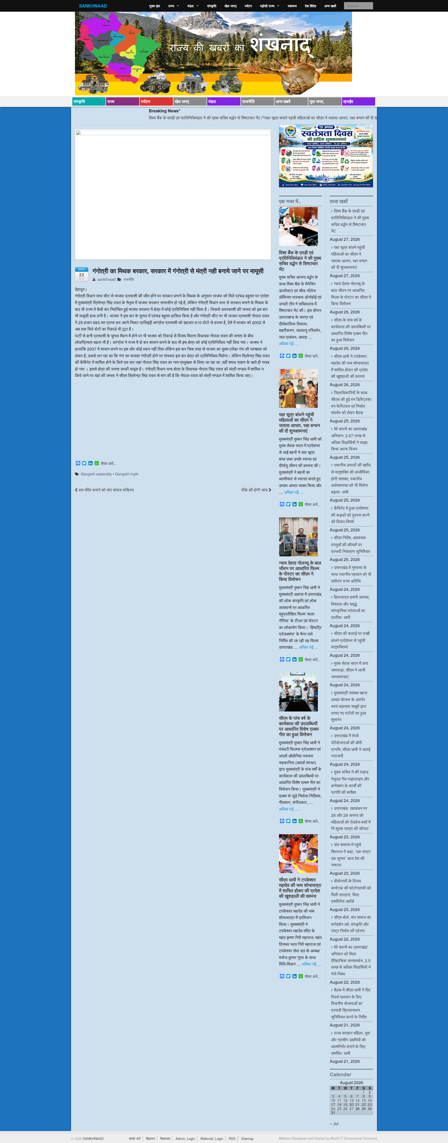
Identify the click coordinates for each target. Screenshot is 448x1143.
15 (364, 1100)
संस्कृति (211, 5)
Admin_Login (185, 1138)
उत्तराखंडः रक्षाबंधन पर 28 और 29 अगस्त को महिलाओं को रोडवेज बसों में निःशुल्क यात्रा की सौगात (350, 818)
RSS (232, 1138)
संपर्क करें (135, 1138)
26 (345, 1108)
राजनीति (248, 101)
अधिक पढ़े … (289, 343)
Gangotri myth (126, 473)
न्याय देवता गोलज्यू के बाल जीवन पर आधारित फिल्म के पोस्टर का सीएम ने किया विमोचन (300, 570)
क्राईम (348, 101)
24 (333, 1108)
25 (339, 1108)
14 (357, 1100)
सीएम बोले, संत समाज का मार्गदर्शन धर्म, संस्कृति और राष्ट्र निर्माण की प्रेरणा (351, 924)
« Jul (334, 1123)
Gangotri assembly (96, 473)
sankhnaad (106, 279)
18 (339, 1104)
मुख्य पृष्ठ (154, 5)
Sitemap (247, 1138)
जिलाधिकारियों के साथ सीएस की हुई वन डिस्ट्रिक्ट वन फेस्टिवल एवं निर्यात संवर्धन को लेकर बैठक (351, 402)
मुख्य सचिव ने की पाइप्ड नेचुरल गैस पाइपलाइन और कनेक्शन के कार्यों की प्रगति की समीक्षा (350, 782)
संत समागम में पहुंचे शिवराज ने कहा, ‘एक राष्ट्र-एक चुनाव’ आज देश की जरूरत (351, 854)
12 (345, 1100)
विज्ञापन (150, 1138)
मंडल (190, 5)
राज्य (171, 5)
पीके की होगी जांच (255, 490)
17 (333, 1104)
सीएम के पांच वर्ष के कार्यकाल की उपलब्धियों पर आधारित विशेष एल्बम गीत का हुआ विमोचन (299, 726)
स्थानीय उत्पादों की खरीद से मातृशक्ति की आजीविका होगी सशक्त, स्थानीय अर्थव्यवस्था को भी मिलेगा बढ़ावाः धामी (351, 478)
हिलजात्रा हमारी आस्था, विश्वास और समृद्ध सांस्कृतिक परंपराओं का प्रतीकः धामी (350, 607)
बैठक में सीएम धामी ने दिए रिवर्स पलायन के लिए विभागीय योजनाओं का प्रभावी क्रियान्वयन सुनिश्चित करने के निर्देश (350, 1003)
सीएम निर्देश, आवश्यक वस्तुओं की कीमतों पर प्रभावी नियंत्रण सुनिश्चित (350, 544)
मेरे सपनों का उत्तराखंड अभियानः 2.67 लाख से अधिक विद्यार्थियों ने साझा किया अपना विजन (349, 439)
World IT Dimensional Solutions (353, 1138)
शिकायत (165, 1138)
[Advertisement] (173, 420)
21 (357, 1104)
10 (333, 1100)
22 (364, 1104)
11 (339, 1100)
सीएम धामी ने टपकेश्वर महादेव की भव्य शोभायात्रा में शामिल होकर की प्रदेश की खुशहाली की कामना (300, 887)
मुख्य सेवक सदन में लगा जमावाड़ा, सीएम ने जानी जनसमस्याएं (349, 670)
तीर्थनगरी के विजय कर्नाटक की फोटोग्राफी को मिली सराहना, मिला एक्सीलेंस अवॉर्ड (351, 891)
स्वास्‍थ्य (292, 5)
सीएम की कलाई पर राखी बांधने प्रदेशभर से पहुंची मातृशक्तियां (350, 640)
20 (351, 1104)
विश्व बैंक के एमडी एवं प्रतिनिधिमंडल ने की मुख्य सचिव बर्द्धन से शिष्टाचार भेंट (177, 118)
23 (370, 1104)
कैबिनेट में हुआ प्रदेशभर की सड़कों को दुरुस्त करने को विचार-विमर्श (350, 514)
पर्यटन (248, 5)
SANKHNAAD (93, 6)
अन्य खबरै (330, 5)
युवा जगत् (316, 101)
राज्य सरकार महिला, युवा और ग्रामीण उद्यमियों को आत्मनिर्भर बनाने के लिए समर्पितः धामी (350, 1043)
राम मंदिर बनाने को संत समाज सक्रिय (106, 490)
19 (345, 1104)
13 (351, 1100)
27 (351, 1108)
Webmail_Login (211, 1138)
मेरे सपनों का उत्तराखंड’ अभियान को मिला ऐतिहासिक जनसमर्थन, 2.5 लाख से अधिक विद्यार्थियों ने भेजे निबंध (351, 960)
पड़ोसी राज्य (267, 5)
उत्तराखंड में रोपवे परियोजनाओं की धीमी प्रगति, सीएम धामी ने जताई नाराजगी (350, 746)
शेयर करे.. (108, 463)
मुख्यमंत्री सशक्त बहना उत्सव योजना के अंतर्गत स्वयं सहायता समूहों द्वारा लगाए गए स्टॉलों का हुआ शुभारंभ (349, 706)
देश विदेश (310, 5)
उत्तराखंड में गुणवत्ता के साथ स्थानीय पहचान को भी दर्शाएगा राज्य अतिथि (351, 574)
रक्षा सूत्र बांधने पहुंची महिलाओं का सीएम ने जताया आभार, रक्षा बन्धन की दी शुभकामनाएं (300, 118)
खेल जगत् (230, 5)
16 (370, 1100)
